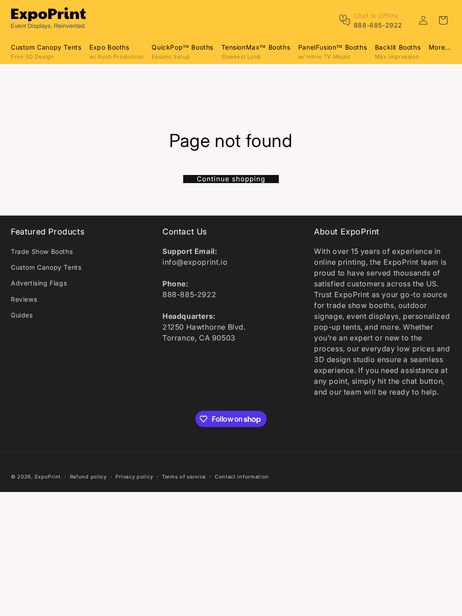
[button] (46, 51)
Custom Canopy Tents (46, 267)
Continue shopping (231, 179)
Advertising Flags (39, 283)
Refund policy (88, 476)
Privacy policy (134, 476)
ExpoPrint (48, 476)
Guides (22, 315)
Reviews (24, 299)
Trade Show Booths (42, 251)
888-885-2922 (378, 25)
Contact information (242, 476)
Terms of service (184, 476)
